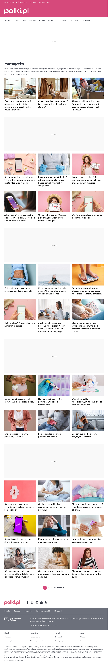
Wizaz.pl (82, 637)
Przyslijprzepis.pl (60, 641)
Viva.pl (82, 633)
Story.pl (82, 641)
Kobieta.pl (58, 637)
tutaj (21, 660)
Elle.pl (6, 633)
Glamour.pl (8, 637)
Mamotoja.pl (34, 633)
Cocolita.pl (8, 641)
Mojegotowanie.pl (36, 637)
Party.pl (57, 633)
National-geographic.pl (37, 641)
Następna (58, 588)
